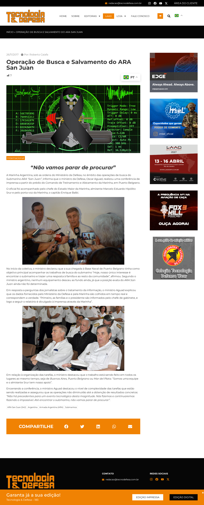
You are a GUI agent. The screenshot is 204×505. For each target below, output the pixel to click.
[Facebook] (155, 3)
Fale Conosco (140, 16)
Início (10, 32)
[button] (168, 16)
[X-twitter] (166, 3)
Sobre (75, 16)
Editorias (90, 16)
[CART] (160, 16)
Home (63, 16)
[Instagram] (149, 3)
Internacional (15, 158)
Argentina (32, 407)
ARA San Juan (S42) (16, 407)
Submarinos (71, 407)
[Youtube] (160, 3)
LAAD (108, 16)
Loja (119, 16)
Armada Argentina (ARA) (51, 407)
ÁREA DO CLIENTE (186, 3)
